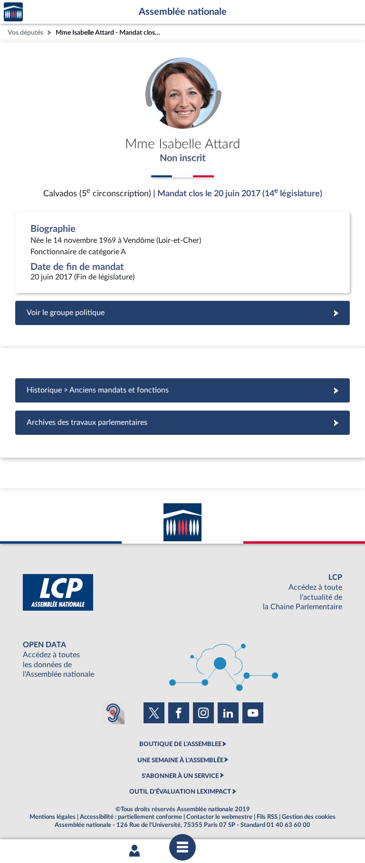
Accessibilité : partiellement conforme (131, 817)
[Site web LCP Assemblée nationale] (182, 592)
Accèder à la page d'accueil (13, 12)
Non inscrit (182, 158)
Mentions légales (52, 817)
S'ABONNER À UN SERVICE (180, 776)
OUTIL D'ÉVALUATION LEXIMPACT (180, 792)
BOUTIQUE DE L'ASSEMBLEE (180, 744)
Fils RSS (267, 817)
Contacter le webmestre (219, 817)
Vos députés (25, 32)
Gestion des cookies (309, 817)
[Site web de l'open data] (182, 660)
